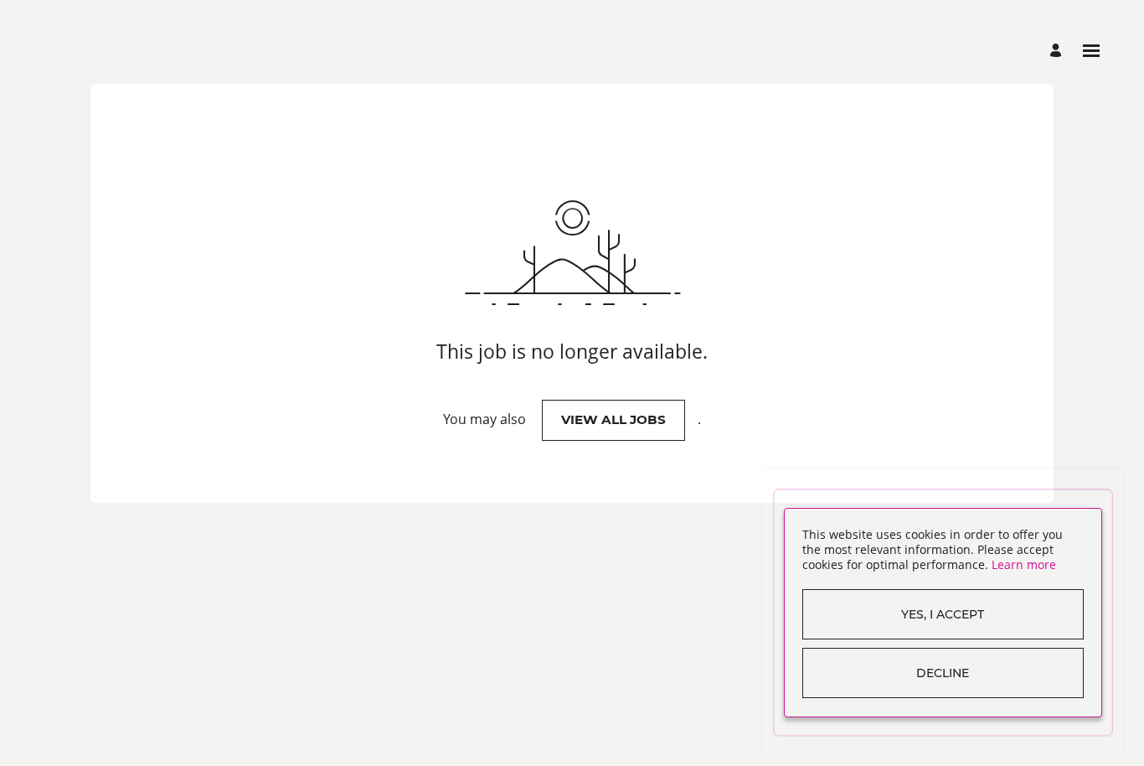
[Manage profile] (1058, 51)
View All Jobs (613, 419)
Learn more (1024, 564)
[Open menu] (1091, 50)
